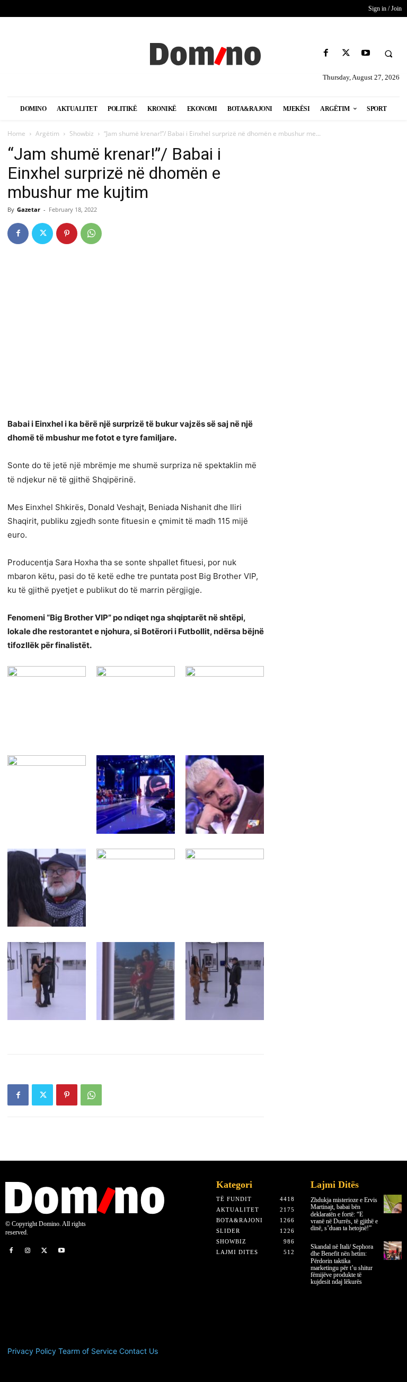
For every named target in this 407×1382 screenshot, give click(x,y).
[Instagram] (28, 1251)
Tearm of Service (87, 1350)
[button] (388, 53)
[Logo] (203, 53)
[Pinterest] (66, 233)
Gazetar (28, 209)
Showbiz (81, 133)
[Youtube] (365, 53)
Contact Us (138, 1350)
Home (16, 133)
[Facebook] (326, 53)
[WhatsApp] (91, 233)
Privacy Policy (31, 1350)
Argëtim (47, 133)
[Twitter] (346, 53)
